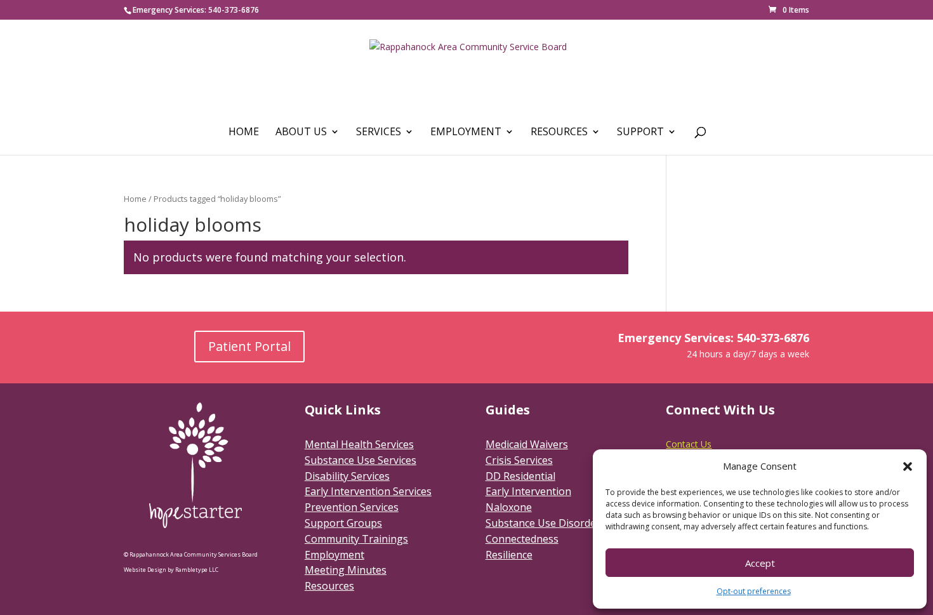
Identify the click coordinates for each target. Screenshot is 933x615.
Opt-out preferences (754, 591)
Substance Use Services (360, 460)
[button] (907, 466)
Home (243, 132)
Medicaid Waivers (527, 444)
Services (378, 132)
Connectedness (522, 539)
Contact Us (688, 444)
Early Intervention (528, 491)
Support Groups (343, 523)
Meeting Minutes (346, 570)
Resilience (509, 555)
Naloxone (509, 507)
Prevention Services (352, 507)
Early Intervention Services (368, 491)
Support (640, 132)
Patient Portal (249, 346)
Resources (559, 132)
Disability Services (347, 476)
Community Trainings (356, 539)
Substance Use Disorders (545, 523)
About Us (301, 132)
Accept (760, 563)
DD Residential (520, 476)
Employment (465, 132)
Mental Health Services (359, 444)
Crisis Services (519, 460)
